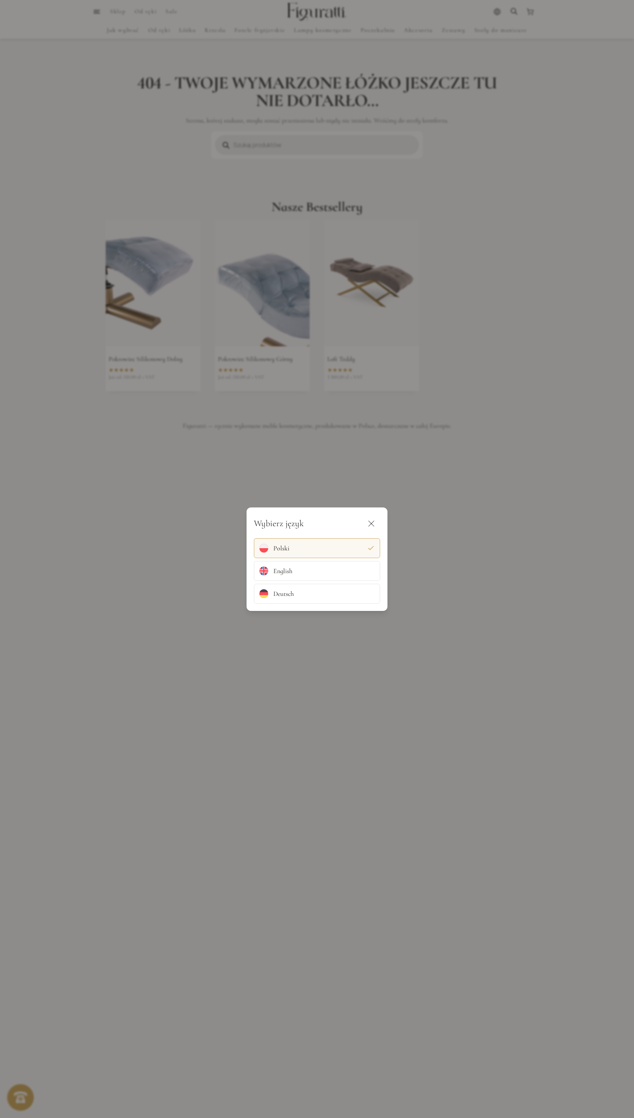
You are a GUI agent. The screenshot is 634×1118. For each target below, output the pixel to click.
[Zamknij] (371, 523)
